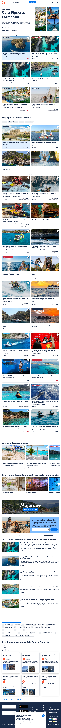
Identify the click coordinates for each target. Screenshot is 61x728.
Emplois (44, 707)
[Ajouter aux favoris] (28, 38)
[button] (16, 48)
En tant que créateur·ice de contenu (54, 710)
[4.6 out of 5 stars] (5, 650)
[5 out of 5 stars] (11, 656)
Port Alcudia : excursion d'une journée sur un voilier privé (10, 654)
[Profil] (57, 2)
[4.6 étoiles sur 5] (5, 27)
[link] (16, 48)
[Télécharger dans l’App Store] (23, 711)
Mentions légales (32, 707)
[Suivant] (58, 484)
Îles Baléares (14, 699)
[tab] (11, 621)
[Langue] (52, 2)
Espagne (8, 699)
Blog (44, 709)
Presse (44, 711)
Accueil (3, 699)
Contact (30, 705)
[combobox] (18, 2)
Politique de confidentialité (48, 535)
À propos (45, 705)
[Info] (16, 35)
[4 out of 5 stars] (30, 679)
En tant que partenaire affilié (53, 713)
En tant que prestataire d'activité (53, 706)
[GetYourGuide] (3, 2)
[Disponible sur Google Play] (23, 706)
